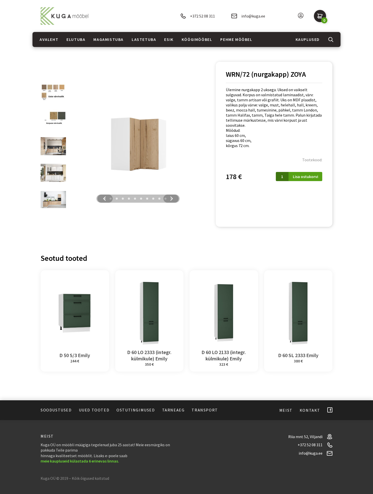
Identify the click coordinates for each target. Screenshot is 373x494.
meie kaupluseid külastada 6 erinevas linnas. (80, 461)
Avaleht (49, 39)
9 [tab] (153, 199)
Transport (205, 409)
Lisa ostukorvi (305, 176)
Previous (104, 199)
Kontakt (310, 410)
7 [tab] (141, 199)
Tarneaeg (173, 409)
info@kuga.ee (253, 16)
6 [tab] (135, 199)
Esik (168, 39)
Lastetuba (144, 39)
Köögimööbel (197, 39)
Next (171, 199)
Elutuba (75, 39)
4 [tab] (123, 199)
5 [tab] (129, 199)
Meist (286, 410)
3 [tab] (117, 199)
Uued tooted (94, 409)
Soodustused (56, 409)
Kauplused (308, 39)
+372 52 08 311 (202, 16)
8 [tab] (147, 199)
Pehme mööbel (236, 39)
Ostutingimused (135, 409)
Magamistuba (108, 39)
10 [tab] (159, 199)
